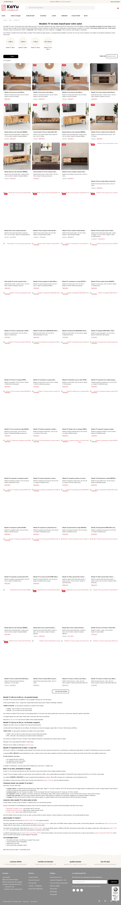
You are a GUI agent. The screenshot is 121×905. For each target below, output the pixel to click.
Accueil (5, 20)
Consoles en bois (11, 812)
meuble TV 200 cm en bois (35, 828)
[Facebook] (74, 890)
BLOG (85, 16)
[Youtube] (81, 890)
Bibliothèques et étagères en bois (14, 808)
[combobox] (60, 7)
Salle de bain (30, 16)
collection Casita (29, 744)
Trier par (103, 56)
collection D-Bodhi (14, 719)
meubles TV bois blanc (48, 780)
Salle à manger (16, 16)
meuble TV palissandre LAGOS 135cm (104, 833)
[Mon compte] (113, 8)
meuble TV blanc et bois (30, 820)
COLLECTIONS (76, 16)
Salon (3, 16)
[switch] (115, 899)
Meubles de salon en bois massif (14, 810)
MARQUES (64, 16)
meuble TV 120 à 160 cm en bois (41, 823)
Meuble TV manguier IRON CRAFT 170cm (102, 330)
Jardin (54, 16)
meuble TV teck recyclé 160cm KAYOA (30, 833)
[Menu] (118, 887)
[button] (117, 7)
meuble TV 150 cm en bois (110, 823)
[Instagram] (77, 890)
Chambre (43, 16)
